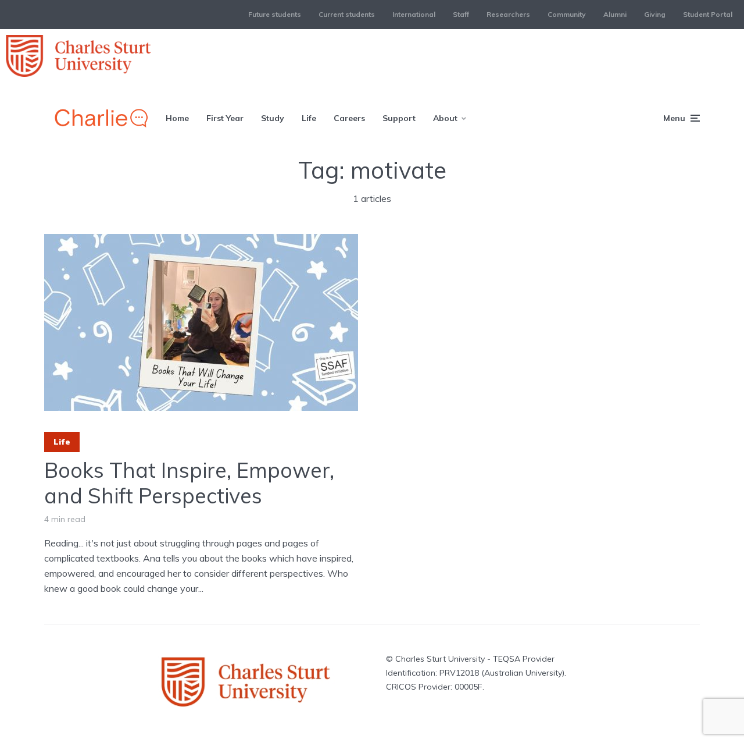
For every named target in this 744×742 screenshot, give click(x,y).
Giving (655, 14)
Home (177, 118)
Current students (347, 14)
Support (399, 118)
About (445, 118)
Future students (274, 14)
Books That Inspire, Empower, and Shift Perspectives (189, 482)
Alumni (615, 14)
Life (309, 118)
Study (272, 118)
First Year (225, 118)
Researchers (508, 14)
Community (567, 14)
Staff (461, 14)
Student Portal (707, 14)
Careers (349, 118)
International (413, 14)
